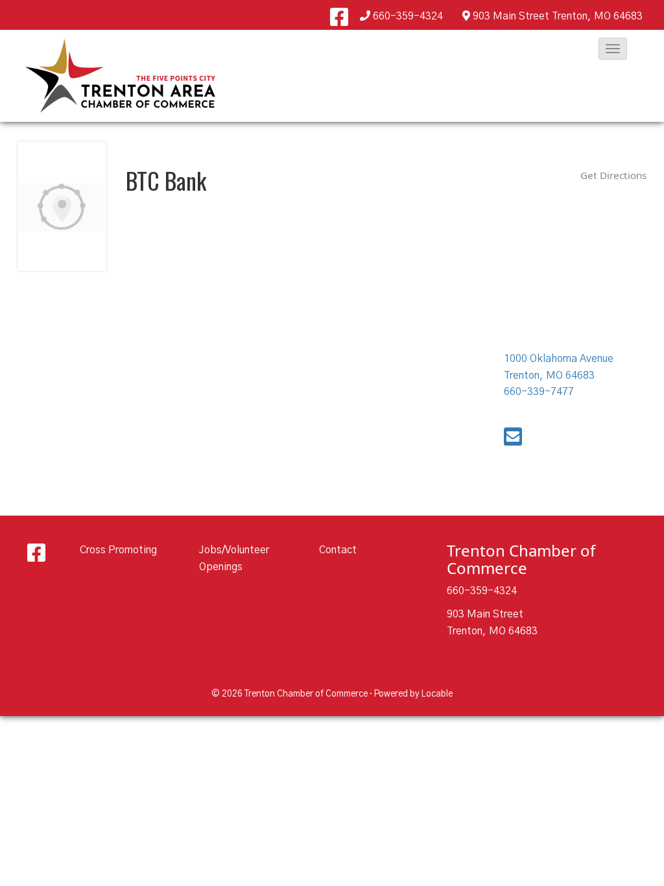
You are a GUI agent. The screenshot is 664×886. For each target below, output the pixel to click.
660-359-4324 (408, 16)
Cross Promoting (118, 550)
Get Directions (613, 175)
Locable (437, 694)
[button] (613, 49)
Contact (338, 550)
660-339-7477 (539, 392)
